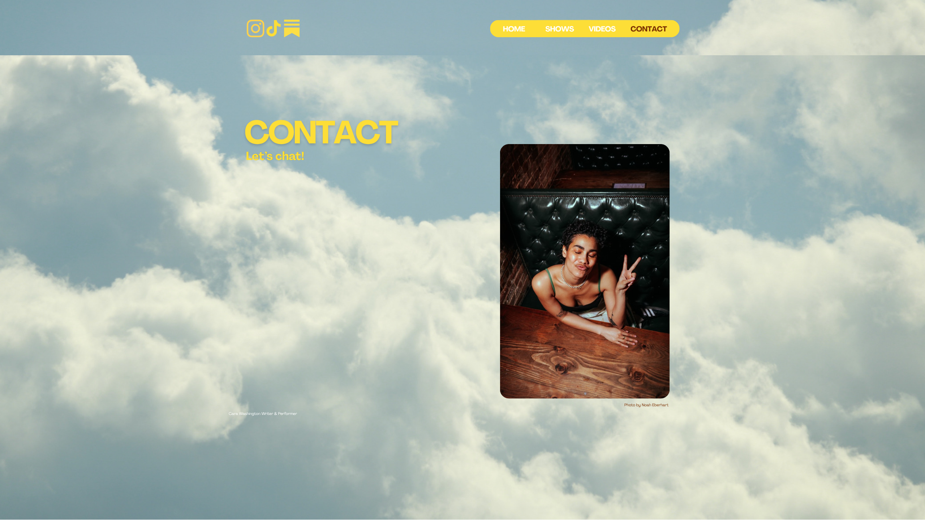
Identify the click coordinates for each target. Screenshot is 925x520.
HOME (514, 29)
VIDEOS (602, 29)
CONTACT (649, 29)
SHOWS (559, 29)
